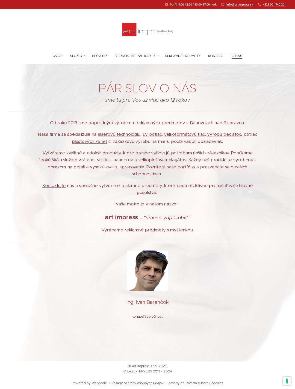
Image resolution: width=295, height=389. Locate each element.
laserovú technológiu (119, 134)
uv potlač (152, 134)
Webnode (99, 383)
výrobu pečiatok (224, 134)
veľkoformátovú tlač (184, 134)
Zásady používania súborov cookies (195, 383)
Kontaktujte (54, 185)
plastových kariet (89, 141)
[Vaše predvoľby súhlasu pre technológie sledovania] (287, 381)
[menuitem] (59, 56)
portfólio (186, 167)
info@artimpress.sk (239, 4)
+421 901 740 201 (274, 4)
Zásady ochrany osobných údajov (138, 383)
